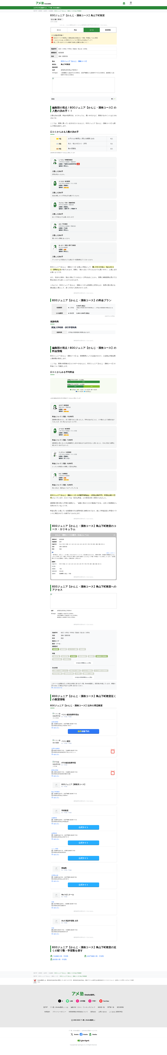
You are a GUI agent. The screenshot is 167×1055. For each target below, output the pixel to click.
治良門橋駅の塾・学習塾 (95, 956)
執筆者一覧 (101, 1007)
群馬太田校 (54, 770)
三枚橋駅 (50, 11)
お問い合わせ (103, 1012)
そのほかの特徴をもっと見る (83, 663)
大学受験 (82, 1001)
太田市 (45, 11)
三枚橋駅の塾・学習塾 (60, 956)
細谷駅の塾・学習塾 (60, 959)
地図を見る (56, 727)
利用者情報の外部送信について (78, 1012)
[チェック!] (113, 751)
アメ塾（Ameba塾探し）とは (59, 1007)
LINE (71, 1001)
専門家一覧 (110, 1007)
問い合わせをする (56, 687)
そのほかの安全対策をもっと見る (83, 677)
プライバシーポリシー (59, 1012)
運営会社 (93, 1012)
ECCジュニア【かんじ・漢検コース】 (74, 61)
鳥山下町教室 (55, 792)
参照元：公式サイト (111, 553)
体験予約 (83, 731)
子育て (94, 1001)
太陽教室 (54, 818)
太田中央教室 (55, 748)
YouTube (106, 1001)
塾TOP (35, 11)
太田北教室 (54, 722)
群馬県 (40, 11)
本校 (52, 902)
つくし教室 (54, 849)
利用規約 (47, 1012)
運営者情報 (120, 1007)
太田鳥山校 (54, 875)
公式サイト (83, 827)
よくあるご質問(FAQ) (116, 1012)
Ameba (76, 1034)
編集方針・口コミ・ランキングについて (83, 1007)
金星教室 (54, 833)
